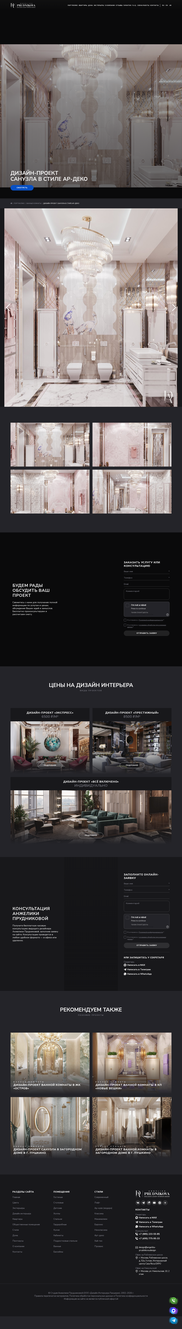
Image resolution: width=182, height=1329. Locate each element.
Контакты (154, 5)
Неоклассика (100, 1230)
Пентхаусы (18, 1240)
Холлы (56, 1213)
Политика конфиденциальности (131, 1296)
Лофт (97, 1202)
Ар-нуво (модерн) (103, 1208)
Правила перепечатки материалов (51, 1296)
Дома (90, 5)
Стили (16, 1230)
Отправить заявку (146, 633)
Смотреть (22, 188)
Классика (98, 1213)
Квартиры (83, 5)
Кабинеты (58, 1235)
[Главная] (11, 203)
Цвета (16, 1202)
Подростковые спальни (65, 1240)
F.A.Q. (134, 5)
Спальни (57, 1219)
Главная (16, 1197)
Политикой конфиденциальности (151, 620)
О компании (110, 5)
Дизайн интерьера (22, 1213)
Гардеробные (60, 1224)
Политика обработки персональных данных (91, 1296)
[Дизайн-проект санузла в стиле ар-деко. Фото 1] (91, 307)
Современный (101, 1197)
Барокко (98, 1224)
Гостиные (58, 1197)
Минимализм (100, 1219)
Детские (57, 1208)
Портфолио (73, 5)
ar (170, 5)
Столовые (58, 1202)
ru (163, 5)
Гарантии (127, 5)
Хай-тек (98, 1240)
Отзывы (119, 5)
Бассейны (58, 1251)
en (167, 5)
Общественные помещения (26, 1224)
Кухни (56, 1230)
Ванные (57, 1246)
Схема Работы (143, 5)
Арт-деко (99, 1235)
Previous (7, 307)
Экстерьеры (99, 5)
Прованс (98, 1246)
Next (175, 307)
